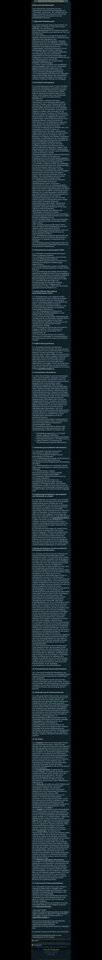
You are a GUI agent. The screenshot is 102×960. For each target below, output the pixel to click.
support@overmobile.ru (45, 369)
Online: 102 (46, 949)
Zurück (36, 941)
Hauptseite (38, 945)
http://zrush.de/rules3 (43, 906)
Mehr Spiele (51, 954)
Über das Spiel (55, 949)
